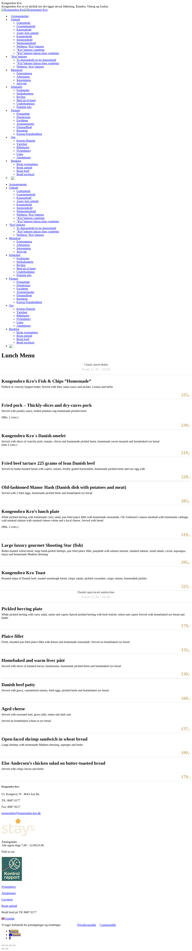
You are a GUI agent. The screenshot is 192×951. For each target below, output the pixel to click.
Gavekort (7, 899)
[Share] (6, 945)
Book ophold (9, 905)
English (9, 918)
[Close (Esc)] (3, 945)
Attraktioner (9, 893)
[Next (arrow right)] (6, 948)
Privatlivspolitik (86, 925)
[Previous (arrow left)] (3, 948)
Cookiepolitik (108, 925)
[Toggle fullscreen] (10, 945)
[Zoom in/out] (14, 945)
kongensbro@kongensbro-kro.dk (21, 813)
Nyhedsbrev (9, 886)
